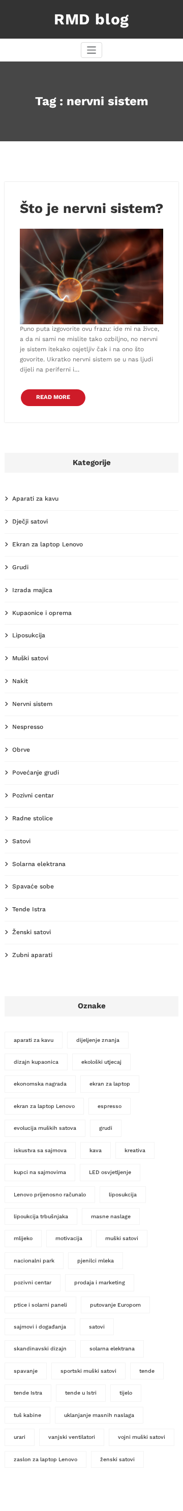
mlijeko (23, 1238)
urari (19, 1437)
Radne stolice (32, 818)
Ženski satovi (31, 932)
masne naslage (111, 1216)
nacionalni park (34, 1260)
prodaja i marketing (99, 1282)
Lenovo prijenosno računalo (50, 1194)
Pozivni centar (33, 795)
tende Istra (28, 1393)
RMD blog (91, 19)
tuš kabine (27, 1415)
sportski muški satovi (88, 1371)
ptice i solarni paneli (40, 1305)
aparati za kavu (33, 1040)
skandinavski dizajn (40, 1348)
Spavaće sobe (33, 886)
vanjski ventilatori (71, 1437)
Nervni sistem (32, 703)
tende (147, 1371)
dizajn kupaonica (36, 1062)
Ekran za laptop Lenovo (47, 544)
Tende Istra (29, 909)
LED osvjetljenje (110, 1172)
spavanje (26, 1371)
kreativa (135, 1150)
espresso (109, 1106)
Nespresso (27, 726)
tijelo (125, 1393)
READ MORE (53, 397)
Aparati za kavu (35, 498)
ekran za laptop (109, 1084)
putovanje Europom (115, 1305)
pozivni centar (32, 1282)
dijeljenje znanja (97, 1040)
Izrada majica (32, 590)
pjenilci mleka (95, 1260)
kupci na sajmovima (40, 1172)
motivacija (68, 1238)
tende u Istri (81, 1393)
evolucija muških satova (45, 1128)
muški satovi (121, 1238)
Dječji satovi (30, 521)
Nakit (20, 681)
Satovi (21, 841)
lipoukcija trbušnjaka (41, 1216)
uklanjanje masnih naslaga (99, 1415)
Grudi (20, 567)
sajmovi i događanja (40, 1326)
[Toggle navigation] (92, 50)
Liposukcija (28, 635)
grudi (105, 1128)
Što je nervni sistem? (91, 208)
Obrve (21, 749)
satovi (97, 1326)
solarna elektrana (112, 1348)
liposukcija (123, 1194)
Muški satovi (30, 658)
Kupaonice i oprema (42, 612)
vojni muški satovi (141, 1437)
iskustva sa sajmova (40, 1150)
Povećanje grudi (35, 772)
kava (95, 1150)
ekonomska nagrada (40, 1084)
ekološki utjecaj (101, 1062)
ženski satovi (117, 1459)
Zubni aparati (32, 955)
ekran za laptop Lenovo (44, 1106)
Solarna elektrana (39, 864)
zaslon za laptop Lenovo (45, 1459)
